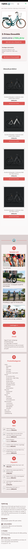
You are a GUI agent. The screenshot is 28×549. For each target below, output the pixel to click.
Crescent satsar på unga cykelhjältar (12, 319)
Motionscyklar (8, 401)
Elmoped (8, 396)
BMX (7, 368)
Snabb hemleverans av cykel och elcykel (14, 345)
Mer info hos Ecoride (14, 103)
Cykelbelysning (8, 413)
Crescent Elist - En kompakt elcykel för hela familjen (13, 285)
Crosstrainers (9, 403)
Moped (6, 395)
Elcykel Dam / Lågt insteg (13, 8)
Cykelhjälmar (8, 411)
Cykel (2, 8)
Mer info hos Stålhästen (13, 42)
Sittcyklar (8, 408)
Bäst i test (7, 410)
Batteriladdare (9, 388)
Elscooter (7, 389)
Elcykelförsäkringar (8, 342)
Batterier (8, 386)
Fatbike (8, 393)
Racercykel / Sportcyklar (12, 373)
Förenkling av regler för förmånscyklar (13, 302)
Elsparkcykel (9, 391)
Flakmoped (9, 398)
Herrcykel (8, 371)
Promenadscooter (10, 400)
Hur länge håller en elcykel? (11, 343)
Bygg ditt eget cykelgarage (10, 340)
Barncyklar (8, 366)
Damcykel (8, 369)
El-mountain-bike (10, 376)
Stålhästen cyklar (11, 49)
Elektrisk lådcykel (10, 383)
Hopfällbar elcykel (10, 384)
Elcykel (5, 8)
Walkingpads (9, 406)
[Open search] (26, 3)
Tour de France (7, 268)
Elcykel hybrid (9, 381)
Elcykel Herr (9, 379)
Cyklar (6, 364)
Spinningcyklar (9, 405)
